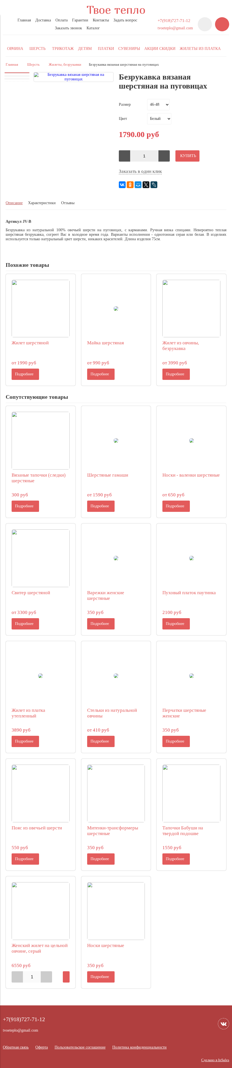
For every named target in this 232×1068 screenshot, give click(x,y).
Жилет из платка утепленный (28, 713)
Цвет (123, 118)
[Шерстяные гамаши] (116, 441)
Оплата (61, 20)
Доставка (43, 20)
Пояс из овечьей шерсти (37, 828)
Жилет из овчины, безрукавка (180, 345)
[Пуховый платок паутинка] (191, 558)
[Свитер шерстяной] (41, 558)
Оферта (41, 1047)
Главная (24, 20)
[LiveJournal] (154, 184)
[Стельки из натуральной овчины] (116, 676)
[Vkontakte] (223, 1023)
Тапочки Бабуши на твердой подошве (182, 830)
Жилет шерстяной (30, 342)
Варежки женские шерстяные (105, 595)
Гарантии (80, 20)
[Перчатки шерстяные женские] (191, 676)
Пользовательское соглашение (80, 1047)
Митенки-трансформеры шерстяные (112, 830)
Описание (14, 203)
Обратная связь (16, 1047)
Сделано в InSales (215, 1060)
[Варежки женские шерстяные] (116, 558)
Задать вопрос (125, 20)
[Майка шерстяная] (116, 309)
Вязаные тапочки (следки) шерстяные (39, 477)
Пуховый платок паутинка (189, 592)
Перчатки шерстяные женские (184, 713)
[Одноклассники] (130, 184)
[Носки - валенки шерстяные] (191, 441)
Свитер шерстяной (31, 592)
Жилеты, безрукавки (65, 65)
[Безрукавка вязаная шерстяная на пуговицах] (73, 77)
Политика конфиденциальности (139, 1047)
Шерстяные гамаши (107, 475)
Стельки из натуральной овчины (112, 713)
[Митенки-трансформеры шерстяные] (116, 793)
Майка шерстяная (105, 342)
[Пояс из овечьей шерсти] (41, 793)
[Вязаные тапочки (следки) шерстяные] (41, 441)
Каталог (93, 28)
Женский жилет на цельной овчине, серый (40, 948)
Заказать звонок (68, 28)
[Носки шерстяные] (116, 911)
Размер (125, 104)
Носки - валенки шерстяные (191, 475)
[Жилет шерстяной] (41, 309)
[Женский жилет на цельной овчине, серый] (41, 911)
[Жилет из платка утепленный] (41, 676)
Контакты (101, 20)
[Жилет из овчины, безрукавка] (191, 309)
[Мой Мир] (138, 184)
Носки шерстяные (105, 945)
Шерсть (33, 65)
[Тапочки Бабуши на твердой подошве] (191, 793)
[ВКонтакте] (122, 184)
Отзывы (67, 203)
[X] (146, 184)
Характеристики (42, 203)
